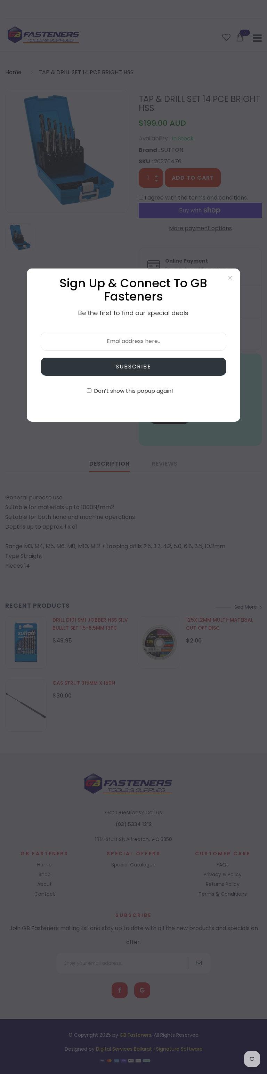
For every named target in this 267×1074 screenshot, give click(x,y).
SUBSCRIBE (133, 367)
